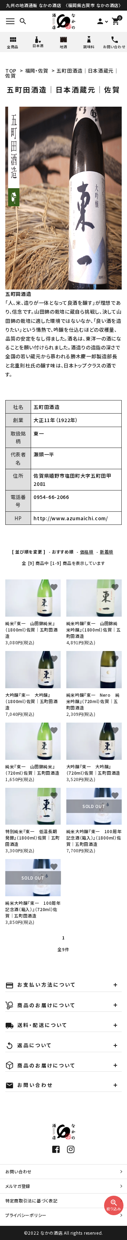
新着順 (106, 552)
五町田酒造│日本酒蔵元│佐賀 (62, 73)
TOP (11, 70)
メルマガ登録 (17, 1186)
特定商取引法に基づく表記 (31, 1200)
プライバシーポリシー (26, 1215)
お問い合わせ (18, 1171)
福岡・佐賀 (37, 70)
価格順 (86, 552)
